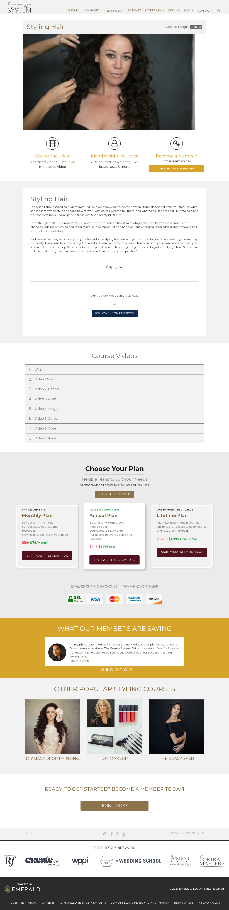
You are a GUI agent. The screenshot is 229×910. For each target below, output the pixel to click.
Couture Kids (105, 295)
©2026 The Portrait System (187, 832)
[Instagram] (105, 834)
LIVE (36, 369)
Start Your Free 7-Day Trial (47, 555)
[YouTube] (124, 834)
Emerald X (185, 888)
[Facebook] (111, 834)
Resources (112, 10)
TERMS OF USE (184, 902)
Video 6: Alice (43, 428)
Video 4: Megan (44, 408)
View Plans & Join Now (176, 168)
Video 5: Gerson (44, 418)
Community (91, 10)
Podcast (134, 10)
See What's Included (114, 494)
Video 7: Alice (43, 438)
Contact (204, 10)
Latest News (154, 10)
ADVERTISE (16, 902)
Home (28, 832)
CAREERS (48, 902)
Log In (189, 10)
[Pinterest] (117, 834)
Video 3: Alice (43, 398)
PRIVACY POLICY (209, 902)
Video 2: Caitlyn (44, 389)
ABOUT (32, 902)
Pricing (174, 10)
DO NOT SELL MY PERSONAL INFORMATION (139, 902)
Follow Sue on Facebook (114, 313)
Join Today (114, 805)
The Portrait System (19, 7)
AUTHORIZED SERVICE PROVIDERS (82, 902)
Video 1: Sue (41, 379)
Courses (72, 10)
